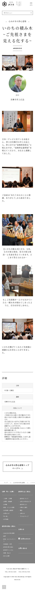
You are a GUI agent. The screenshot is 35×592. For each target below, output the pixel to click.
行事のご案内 (23, 507)
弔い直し (5, 516)
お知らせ (22, 513)
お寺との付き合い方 (25, 501)
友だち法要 (6, 556)
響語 (21, 510)
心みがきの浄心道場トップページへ (17, 467)
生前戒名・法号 (7, 544)
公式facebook (25, 539)
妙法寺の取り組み (8, 547)
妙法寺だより (23, 504)
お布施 (5, 504)
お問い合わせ (22, 548)
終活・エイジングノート (9, 540)
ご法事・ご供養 (7, 498)
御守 (4, 536)
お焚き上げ (6, 513)
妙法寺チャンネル (8, 550)
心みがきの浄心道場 (8, 533)
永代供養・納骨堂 (8, 510)
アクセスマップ (24, 516)
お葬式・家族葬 (7, 501)
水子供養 (5, 519)
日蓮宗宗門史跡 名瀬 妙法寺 (11, 3)
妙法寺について (24, 498)
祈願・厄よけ (7, 553)
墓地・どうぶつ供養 (8, 507)
